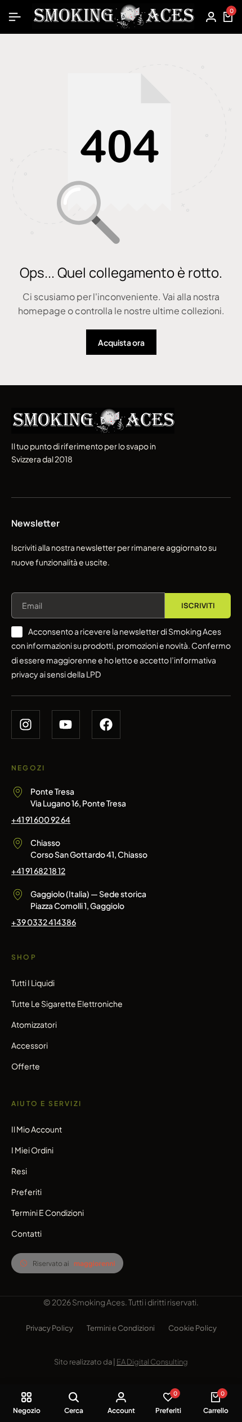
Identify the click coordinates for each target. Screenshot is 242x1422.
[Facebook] (106, 724)
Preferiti (26, 1192)
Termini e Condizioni (47, 1212)
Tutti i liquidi (33, 983)
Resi (19, 1171)
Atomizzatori (34, 1024)
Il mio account (36, 1129)
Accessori (29, 1045)
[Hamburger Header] (14, 16)
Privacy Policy (49, 1327)
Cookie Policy (192, 1327)
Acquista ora (121, 342)
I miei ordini (32, 1150)
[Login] (211, 17)
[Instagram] (25, 724)
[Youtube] (66, 724)
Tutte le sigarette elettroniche (67, 1003)
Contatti (26, 1233)
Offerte (25, 1066)
